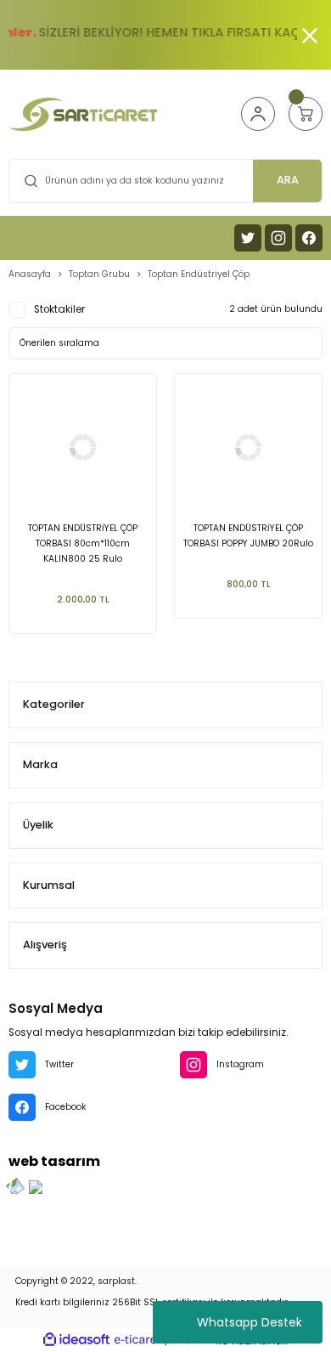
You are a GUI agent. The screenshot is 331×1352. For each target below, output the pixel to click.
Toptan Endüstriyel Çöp (199, 274)
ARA (288, 180)
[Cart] (306, 114)
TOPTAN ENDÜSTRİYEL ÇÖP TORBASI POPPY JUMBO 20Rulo (248, 536)
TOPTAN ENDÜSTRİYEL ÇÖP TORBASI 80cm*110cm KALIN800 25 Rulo (82, 543)
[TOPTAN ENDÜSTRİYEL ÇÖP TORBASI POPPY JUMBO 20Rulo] (248, 447)
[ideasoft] (76, 1340)
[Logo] (82, 114)
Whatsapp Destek (249, 1322)
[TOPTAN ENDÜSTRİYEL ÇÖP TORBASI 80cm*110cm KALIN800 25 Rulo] (82, 447)
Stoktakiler (59, 309)
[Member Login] (258, 114)
